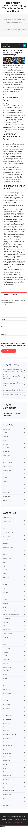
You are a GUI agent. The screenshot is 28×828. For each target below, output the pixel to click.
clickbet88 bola (7, 555)
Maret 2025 (6, 492)
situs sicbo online (7, 712)
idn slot (5, 584)
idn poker (5, 581)
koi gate (5, 607)
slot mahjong (6, 760)
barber (5, 525)
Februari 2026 (7, 451)
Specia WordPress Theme (15, 822)
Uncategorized (16, 28)
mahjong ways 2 (7, 633)
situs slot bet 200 (8, 715)
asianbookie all (7, 517)
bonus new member (8, 532)
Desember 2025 (7, 459)
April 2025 (5, 489)
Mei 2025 (5, 485)
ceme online (6, 540)
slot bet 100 (6, 723)
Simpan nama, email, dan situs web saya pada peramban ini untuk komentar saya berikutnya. (13, 345)
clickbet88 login (7, 558)
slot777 (5, 783)
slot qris (5, 764)
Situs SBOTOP (7, 708)
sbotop (5, 686)
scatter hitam (6, 689)
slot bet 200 (6, 727)
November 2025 (7, 463)
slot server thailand (8, 772)
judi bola (5, 599)
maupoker (5, 637)
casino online (6, 536)
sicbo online (6, 700)
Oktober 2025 (7, 466)
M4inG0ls (6, 45)
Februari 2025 (7, 496)
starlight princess (7, 802)
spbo (4, 798)
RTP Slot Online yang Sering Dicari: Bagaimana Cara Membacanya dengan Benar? (13, 383)
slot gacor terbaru (8, 757)
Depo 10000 (6, 566)
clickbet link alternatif (8, 547)
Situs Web (4, 334)
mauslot (5, 641)
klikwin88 (5, 603)
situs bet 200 (6, 704)
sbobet (5, 678)
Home (8, 28)
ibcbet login (6, 577)
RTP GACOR (6, 671)
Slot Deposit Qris (7, 745)
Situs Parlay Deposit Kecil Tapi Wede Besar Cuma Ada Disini (12, 7)
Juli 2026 (5, 433)
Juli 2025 (5, 477)
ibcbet (4, 573)
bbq (4, 528)
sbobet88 (5, 682)
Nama (3, 319)
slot (12, 166)
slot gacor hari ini (7, 753)
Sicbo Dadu (6, 697)
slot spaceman (7, 775)
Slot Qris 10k (6, 768)
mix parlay (5, 652)
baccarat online (7, 521)
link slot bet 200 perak (9, 611)
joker (4, 588)
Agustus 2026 (6, 429)
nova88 (5, 656)
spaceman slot (7, 794)
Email (3, 326)
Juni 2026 (5, 436)
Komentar (4, 305)
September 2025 (7, 470)
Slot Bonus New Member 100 (11, 734)
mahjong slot (6, 629)
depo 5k (5, 570)
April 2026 (5, 444)
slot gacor (7, 46)
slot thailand (6, 779)
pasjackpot (6, 659)
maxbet (5, 644)
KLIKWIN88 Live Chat (12, 67)
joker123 (5, 592)
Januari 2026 (6, 455)
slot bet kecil (6, 730)
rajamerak (5, 663)
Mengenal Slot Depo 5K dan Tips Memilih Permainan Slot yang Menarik (13, 389)
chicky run (5, 543)
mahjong (5, 626)
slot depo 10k (6, 738)
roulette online (7, 667)
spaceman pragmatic (8, 790)
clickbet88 (5, 551)
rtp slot (5, 674)
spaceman (5, 787)
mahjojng (5, 622)
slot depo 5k (6, 742)
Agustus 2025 (6, 474)
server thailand (7, 693)
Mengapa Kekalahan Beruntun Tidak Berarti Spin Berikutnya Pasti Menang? (13, 370)
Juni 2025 (5, 481)
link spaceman (6, 618)
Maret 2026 (6, 448)
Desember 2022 (7, 504)
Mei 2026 (5, 440)
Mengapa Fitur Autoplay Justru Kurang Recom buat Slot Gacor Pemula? (13, 395)
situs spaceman (7, 719)
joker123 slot (6, 596)
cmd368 (5, 562)
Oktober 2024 (7, 500)
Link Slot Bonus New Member (11, 614)
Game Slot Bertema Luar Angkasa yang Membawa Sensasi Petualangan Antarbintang (13, 376)
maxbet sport (6, 648)
